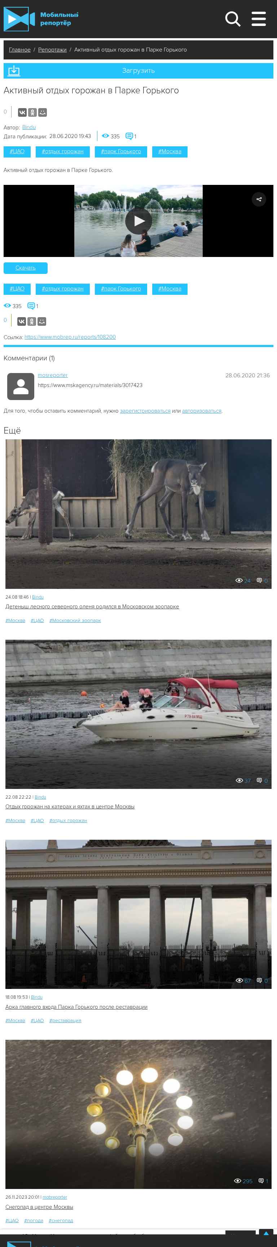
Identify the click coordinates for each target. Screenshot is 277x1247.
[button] (138, 221)
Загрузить (138, 70)
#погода (33, 1220)
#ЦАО (17, 151)
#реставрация (65, 1020)
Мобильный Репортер (41, 19)
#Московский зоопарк (75, 620)
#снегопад (61, 1220)
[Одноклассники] (32, 112)
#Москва (169, 151)
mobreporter (55, 1197)
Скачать (26, 268)
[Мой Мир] (42, 112)
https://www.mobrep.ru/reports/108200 (70, 337)
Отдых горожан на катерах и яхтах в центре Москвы (70, 806)
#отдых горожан (63, 151)
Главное (20, 49)
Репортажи (52, 49)
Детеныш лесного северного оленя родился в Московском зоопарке (92, 606)
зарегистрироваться (145, 411)
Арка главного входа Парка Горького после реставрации (76, 1007)
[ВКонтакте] (22, 112)
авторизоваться (201, 411)
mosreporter (53, 375)
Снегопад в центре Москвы (39, 1207)
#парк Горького (121, 151)
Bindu (29, 127)
